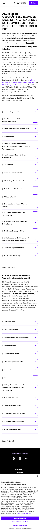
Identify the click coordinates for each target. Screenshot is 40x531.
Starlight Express (29, 82)
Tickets (33, 3)
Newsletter (18, 469)
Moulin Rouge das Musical (11, 85)
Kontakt (20, 472)
